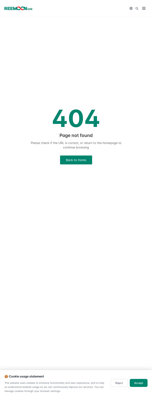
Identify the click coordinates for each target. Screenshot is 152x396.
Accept (138, 382)
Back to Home (76, 160)
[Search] (137, 8)
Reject (119, 382)
